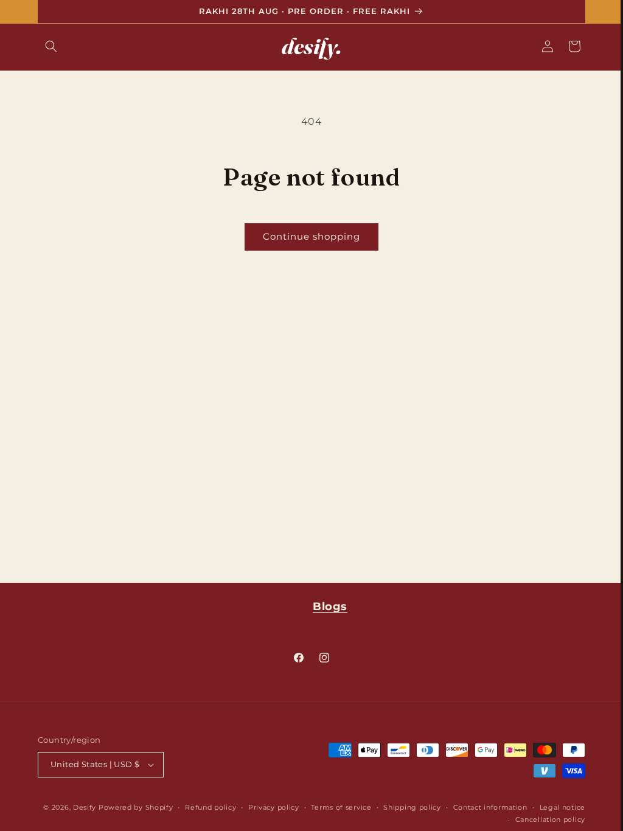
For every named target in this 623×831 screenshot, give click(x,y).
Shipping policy (408, 807)
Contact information (485, 807)
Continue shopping (307, 236)
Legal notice (557, 807)
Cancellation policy (545, 819)
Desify (79, 807)
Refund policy (206, 807)
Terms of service (337, 807)
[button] (46, 46)
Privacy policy (268, 807)
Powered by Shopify (131, 807)
